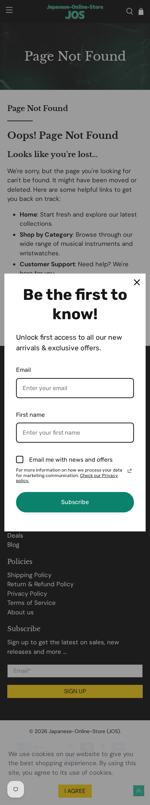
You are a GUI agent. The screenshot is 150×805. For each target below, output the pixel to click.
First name (30, 414)
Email (23, 369)
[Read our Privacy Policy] (129, 470)
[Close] (137, 282)
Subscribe (75, 502)
